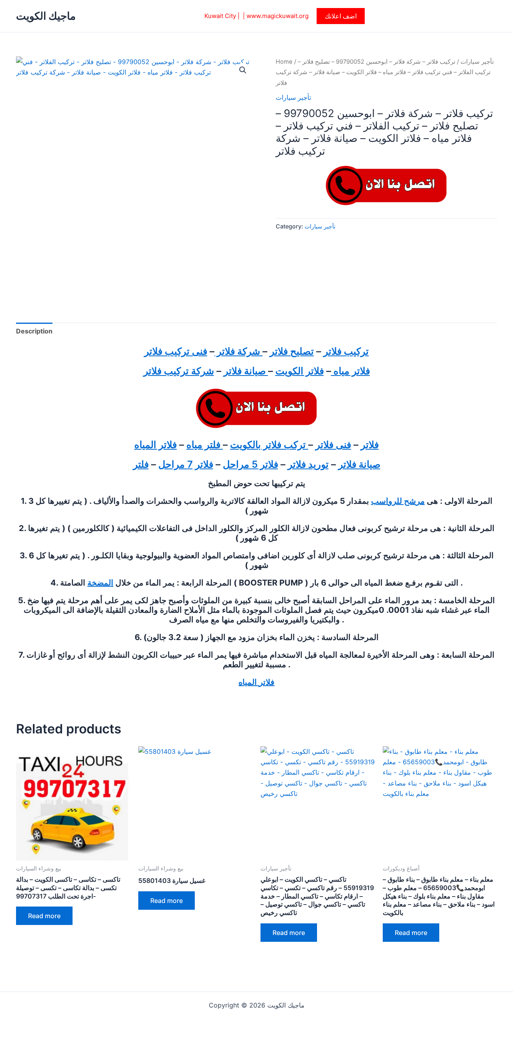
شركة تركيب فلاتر (178, 371)
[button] (341, 16)
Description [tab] (34, 331)
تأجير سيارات (477, 61)
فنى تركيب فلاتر (175, 351)
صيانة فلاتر (246, 371)
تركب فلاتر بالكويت (269, 444)
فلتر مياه (204, 444)
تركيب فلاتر (346, 351)
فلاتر (370, 444)
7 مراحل (175, 464)
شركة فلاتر (238, 351)
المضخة (100, 583)
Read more (44, 916)
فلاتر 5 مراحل (250, 464)
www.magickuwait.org (277, 16)
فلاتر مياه (350, 371)
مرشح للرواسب (398, 501)
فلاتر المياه (155, 444)
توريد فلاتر (308, 464)
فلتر (141, 464)
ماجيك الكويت (46, 16)
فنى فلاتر (333, 444)
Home (284, 61)
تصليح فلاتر (292, 351)
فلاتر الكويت (299, 371)
